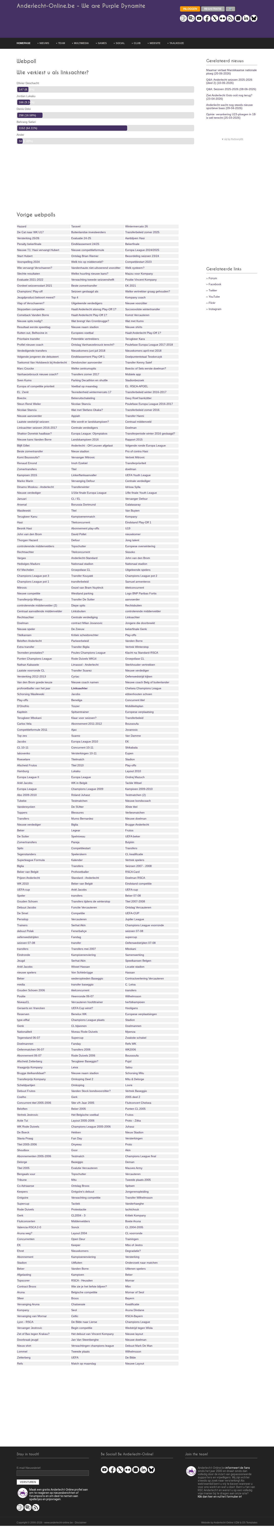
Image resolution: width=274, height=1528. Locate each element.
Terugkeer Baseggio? (84, 1061)
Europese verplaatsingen (141, 1014)
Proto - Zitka (133, 1120)
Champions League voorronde (144, 925)
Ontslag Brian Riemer (84, 256)
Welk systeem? (134, 267)
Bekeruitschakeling (83, 398)
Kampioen (77, 1274)
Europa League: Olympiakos (89, 433)
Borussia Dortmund (83, 504)
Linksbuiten (78, 611)
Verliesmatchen (135, 812)
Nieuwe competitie (28, 593)
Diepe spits (78, 605)
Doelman (131, 427)
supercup (131, 937)
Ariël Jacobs (24, 783)
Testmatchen (79, 800)
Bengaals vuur (26, 1174)
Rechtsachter (25, 552)
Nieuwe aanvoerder (29, 415)
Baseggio (77, 1162)
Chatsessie (78, 1304)
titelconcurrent (80, 990)
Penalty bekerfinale (29, 244)
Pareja (75, 842)
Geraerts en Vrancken (31, 1008)
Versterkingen (134, 1138)
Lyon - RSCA (25, 1321)
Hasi (20, 522)
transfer (76, 942)
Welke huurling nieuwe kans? (89, 273)
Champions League (137, 1321)
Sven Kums (24, 380)
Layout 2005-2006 (82, 1120)
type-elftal (23, 1019)
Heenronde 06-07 (82, 996)
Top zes (22, 735)
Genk (20, 1025)
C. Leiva (130, 984)
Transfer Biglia (80, 646)
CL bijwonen (79, 1025)
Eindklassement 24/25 (85, 244)
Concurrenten (26, 1239)
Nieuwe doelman (135, 818)
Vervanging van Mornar (32, 1316)
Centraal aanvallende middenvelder (39, 611)
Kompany (131, 516)
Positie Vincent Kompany (141, 279)
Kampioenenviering (83, 954)
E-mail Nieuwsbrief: (29, 1467)
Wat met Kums (134, 321)
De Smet (22, 913)
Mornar (129, 1280)
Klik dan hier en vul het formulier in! (220, 1496)
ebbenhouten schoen (138, 694)
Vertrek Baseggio (136, 1091)
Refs (20, 1363)
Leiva (74, 1067)
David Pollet (78, 534)
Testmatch (77, 1156)
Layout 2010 (133, 771)
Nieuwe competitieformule (87, 250)
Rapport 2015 (134, 439)
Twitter (213, 290)
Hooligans (131, 1008)
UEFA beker (132, 836)
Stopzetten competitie (31, 309)
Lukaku (75, 771)
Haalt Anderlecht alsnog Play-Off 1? (93, 309)
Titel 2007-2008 (135, 901)
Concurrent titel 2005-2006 (34, 1102)
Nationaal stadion (82, 563)
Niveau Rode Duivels (84, 1031)
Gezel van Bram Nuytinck (87, 587)
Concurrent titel (135, 700)
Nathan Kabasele (28, 664)
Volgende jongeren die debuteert (38, 356)
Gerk (74, 1097)
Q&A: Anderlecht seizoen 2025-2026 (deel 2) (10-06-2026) (229, 81)
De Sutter (23, 836)
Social (120, 43)
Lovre (128, 1085)
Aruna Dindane (134, 1310)
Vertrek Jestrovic (27, 1114)
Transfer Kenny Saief (138, 362)
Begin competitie (81, 1327)
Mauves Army (133, 1168)
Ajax (74, 729)
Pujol (128, 1061)
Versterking (132, 1256)
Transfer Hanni (134, 415)
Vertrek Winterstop (137, 646)
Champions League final (140, 1156)
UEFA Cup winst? (82, 1008)
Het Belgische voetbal (85, 1114)
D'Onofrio (23, 706)
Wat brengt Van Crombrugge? (90, 321)
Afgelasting (24, 1274)
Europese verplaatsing (139, 711)
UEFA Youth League (138, 475)
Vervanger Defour (136, 498)
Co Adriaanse (25, 1185)
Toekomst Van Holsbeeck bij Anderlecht (42, 362)
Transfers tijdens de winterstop (90, 901)
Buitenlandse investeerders (88, 232)
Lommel (22, 1351)
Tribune (22, 1179)
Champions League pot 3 (33, 575)
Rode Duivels (25, 1209)
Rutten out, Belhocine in (32, 332)
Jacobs (75, 694)
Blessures (77, 812)
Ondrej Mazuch (135, 777)
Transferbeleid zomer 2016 (142, 409)
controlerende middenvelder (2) (37, 605)
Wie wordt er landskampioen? (90, 421)
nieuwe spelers (26, 972)
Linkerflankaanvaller (84, 475)
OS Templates (249, 1522)
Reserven (23, 1014)
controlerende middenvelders (35, 546)
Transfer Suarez (81, 670)
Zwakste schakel (135, 1037)
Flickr (212, 302)
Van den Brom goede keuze (34, 682)
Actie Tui (22, 1120)
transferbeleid (80, 581)
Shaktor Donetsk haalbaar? (34, 433)
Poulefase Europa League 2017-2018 (149, 344)
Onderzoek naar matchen (141, 1262)
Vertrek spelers (134, 860)
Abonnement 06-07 (29, 1055)
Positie (21, 996)
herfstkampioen (135, 1002)
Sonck (75, 1227)
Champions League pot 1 (33, 581)
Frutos (129, 830)
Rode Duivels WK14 (83, 658)
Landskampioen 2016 (85, 439)
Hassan (130, 972)
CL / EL (75, 498)
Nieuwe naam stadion (85, 327)
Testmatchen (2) (135, 795)
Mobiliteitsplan (134, 706)
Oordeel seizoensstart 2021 (34, 285)
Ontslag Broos (80, 1185)
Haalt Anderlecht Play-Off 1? (89, 315)
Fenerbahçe (79, 931)
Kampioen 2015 (27, 475)
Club (137, 43)
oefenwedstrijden (28, 937)
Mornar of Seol (134, 1292)
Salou (128, 1067)
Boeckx (21, 398)
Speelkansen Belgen (138, 960)
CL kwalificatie (134, 854)
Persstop (22, 919)
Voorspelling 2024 (28, 261)
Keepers (22, 1191)
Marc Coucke (25, 368)
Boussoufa (132, 723)
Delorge (22, 1162)
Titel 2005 (23, 1168)
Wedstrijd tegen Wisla (139, 1327)
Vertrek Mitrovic (135, 457)
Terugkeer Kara (135, 338)
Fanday (76, 1043)
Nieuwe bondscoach (138, 800)
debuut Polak (25, 931)
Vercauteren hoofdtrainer (87, 1002)
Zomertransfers (27, 469)
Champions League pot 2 (141, 575)
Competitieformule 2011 (32, 729)
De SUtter (77, 806)
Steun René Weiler (29, 403)
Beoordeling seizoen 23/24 (142, 256)
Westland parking (82, 593)
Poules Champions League (88, 652)
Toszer (75, 706)
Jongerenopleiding (137, 1191)
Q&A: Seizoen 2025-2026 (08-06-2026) (231, 89)
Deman (129, 1162)
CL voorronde (133, 1233)
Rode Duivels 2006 (83, 1055)
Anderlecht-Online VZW (226, 1522)
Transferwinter (80, 487)
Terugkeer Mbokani (29, 717)
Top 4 (74, 297)
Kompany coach (135, 297)
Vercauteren (79, 919)
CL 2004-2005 (134, 1227)
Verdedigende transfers (32, 350)
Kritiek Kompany (135, 1215)
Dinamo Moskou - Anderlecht (35, 487)
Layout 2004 (79, 1233)
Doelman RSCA (135, 877)
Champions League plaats (88, 1019)
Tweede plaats (80, 1351)
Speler (21, 895)
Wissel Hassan (80, 966)
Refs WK (130, 1043)
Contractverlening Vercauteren (144, 978)
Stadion (130, 759)
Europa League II (28, 777)
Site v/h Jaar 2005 (82, 1102)
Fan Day (76, 1138)
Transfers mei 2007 (83, 948)
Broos (75, 1298)
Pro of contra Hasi (136, 451)
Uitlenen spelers (135, 1268)
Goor (74, 1150)
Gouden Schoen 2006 (31, 990)
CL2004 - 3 (78, 1215)
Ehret (20, 1250)
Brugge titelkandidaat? (31, 1073)
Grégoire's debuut (82, 1191)
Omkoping (77, 1085)
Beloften (22, 1108)
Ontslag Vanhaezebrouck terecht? (92, 344)
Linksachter (132, 617)
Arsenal (22, 504)
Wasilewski (24, 510)
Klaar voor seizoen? (83, 717)
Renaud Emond (27, 463)
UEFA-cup (23, 889)
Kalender (77, 860)
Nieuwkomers (79, 1250)
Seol (74, 1310)
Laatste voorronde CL (31, 670)
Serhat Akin (78, 925)
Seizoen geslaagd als (84, 291)
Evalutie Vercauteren (84, 1168)
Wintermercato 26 (136, 226)
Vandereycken (26, 806)
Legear (75, 830)
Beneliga (76, 700)
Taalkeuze (176, 43)
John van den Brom (29, 534)
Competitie (78, 913)
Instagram (215, 309)
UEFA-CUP (132, 913)
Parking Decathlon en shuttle (89, 380)
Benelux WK (79, 1014)
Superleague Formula (31, 860)
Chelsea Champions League (143, 688)
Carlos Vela (24, 723)
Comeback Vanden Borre (33, 315)
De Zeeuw (77, 629)
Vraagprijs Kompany (30, 1067)
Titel (73, 469)
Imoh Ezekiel (79, 463)
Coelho (21, 1097)
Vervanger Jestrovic (29, 1327)
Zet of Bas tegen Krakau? (33, 1333)
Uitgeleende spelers (137, 569)
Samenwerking (134, 954)
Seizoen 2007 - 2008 (138, 866)
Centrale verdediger (137, 481)
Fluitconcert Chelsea (138, 1102)
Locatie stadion (134, 966)
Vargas (21, 558)
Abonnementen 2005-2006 (34, 1156)
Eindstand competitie (138, 883)
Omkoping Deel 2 (82, 1079)
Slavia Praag (25, 1138)
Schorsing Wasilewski (30, 694)
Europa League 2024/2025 (142, 250)
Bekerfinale (132, 244)
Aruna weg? (24, 1233)
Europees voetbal (82, 332)
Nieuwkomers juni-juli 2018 (88, 350)
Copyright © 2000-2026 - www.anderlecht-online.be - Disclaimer (51, 1522)
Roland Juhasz (80, 795)
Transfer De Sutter (83, 599)
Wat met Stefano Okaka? (87, 409)
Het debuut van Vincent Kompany (92, 1333)
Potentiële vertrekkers (85, 338)
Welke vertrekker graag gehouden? (147, 291)
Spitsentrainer (80, 711)
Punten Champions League (34, 658)
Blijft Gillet (23, 445)
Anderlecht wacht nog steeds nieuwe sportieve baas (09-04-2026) (229, 106)
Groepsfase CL (80, 569)
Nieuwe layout (134, 1333)
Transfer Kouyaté (82, 575)
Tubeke (21, 800)
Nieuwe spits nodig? (30, 321)
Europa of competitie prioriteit (35, 386)
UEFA (74, 1357)
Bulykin (129, 842)
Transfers (23, 818)
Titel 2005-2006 (27, 1144)
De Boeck (23, 1132)
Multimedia (81, 43)
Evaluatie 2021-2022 (30, 279)
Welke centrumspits (83, 368)
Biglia (74, 824)
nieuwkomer (133, 534)
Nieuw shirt (24, 1345)
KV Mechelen (25, 569)
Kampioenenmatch (83, 516)
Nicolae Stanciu (81, 403)
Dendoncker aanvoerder (86, 362)
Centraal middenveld (138, 421)
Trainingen (132, 1239)
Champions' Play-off (30, 291)
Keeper (75, 1245)
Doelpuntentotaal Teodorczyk (143, 356)
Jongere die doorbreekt (140, 623)
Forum (213, 278)
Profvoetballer (80, 871)
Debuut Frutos (26, 1091)
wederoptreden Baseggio (87, 978)
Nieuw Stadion (134, 1132)
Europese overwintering (140, 546)
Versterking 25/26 (28, 238)
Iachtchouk (132, 1209)
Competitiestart (80, 848)
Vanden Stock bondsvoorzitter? (91, 1091)
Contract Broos (26, 1286)
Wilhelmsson (133, 996)
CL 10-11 (22, 747)
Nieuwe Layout (134, 1363)
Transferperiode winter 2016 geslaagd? (150, 433)
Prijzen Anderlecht (28, 877)
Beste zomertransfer (84, 285)
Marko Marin (25, 481)
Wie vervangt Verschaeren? (34, 267)
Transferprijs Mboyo (29, 599)
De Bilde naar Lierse (84, 1321)
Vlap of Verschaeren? (30, 303)
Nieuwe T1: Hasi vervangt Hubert (38, 250)
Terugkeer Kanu (27, 516)
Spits (20, 848)
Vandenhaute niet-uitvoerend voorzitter (96, 267)
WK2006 (130, 1049)
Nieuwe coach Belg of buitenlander (147, 682)
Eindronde (23, 954)
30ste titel (131, 806)
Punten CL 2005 (135, 1108)
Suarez (75, 735)
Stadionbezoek (134, 380)
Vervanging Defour (83, 481)
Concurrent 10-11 (82, 747)
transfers (76, 895)
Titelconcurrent (80, 522)
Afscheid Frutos (27, 765)
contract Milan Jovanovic (86, 623)
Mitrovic (22, 587)
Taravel (75, 226)
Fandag (76, 937)
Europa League (81, 777)
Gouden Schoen (27, 901)
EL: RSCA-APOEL (136, 386)
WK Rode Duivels (28, 1126)
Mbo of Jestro (134, 1245)
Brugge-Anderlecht (137, 824)
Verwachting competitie (85, 1197)
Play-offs (130, 635)
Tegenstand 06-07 (28, 1037)
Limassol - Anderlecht (84, 664)
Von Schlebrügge (82, 972)
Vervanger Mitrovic (83, 457)
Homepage (23, 43)
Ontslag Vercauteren (138, 907)
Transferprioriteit (135, 463)
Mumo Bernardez (82, 818)
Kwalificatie (132, 1304)
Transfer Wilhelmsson (139, 1197)
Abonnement (25, 1256)
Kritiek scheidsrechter (84, 635)
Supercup (77, 1037)
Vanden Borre (134, 640)
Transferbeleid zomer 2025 (142, 232)
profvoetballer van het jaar (33, 688)
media (21, 984)
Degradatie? (133, 1250)
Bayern (129, 1298)
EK (127, 741)
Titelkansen (24, 635)
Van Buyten (132, 510)
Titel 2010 (77, 765)
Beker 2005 (78, 1108)
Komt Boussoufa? (28, 457)
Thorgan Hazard (27, 540)
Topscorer (23, 1280)
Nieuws (44, 43)
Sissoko (130, 552)
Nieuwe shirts (133, 327)
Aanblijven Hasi (135, 238)
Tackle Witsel (133, 783)
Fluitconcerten (26, 1221)
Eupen (129, 753)
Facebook (215, 284)
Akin (128, 1150)
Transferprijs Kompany (31, 1079)
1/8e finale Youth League (141, 492)
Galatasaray (133, 504)
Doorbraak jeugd (27, 1339)
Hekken (76, 1132)
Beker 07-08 (133, 895)
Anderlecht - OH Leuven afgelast (92, 445)
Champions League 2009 (87, 789)
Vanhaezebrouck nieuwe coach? (37, 374)
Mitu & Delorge (134, 1079)
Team (61, 43)
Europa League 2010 (84, 741)
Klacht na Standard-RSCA (141, 652)
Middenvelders (80, 1221)
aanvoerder (132, 599)
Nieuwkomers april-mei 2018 (143, 350)
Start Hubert (24, 256)
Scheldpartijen (26, 1085)
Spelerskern (78, 854)
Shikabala (131, 747)
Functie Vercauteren (84, 907)
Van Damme (133, 735)
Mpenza (130, 1031)
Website (155, 43)
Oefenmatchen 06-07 (30, 1049)
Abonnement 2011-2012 (86, 723)
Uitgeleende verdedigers (86, 303)
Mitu (74, 1179)
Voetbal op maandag (84, 386)
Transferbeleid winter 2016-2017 (145, 392)
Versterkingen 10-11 (84, 753)
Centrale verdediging (84, 617)
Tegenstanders (26, 854)
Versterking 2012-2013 (31, 676)
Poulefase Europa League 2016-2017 (149, 403)
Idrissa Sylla (132, 487)
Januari (21, 498)
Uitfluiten (76, 1262)
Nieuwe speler (26, 629)
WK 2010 (23, 883)
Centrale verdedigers (84, 427)
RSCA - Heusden (82, 1280)
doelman (130, 469)
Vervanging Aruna (28, 1304)
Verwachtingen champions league (92, 1345)
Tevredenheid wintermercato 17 (91, 392)
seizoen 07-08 (134, 931)
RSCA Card (132, 871)
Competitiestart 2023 (138, 261)
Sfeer (20, 1298)
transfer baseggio (82, 984)
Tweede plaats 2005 (138, 1179)
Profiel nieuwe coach (30, 344)
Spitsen (130, 1185)
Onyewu (76, 1144)
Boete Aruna (133, 1221)
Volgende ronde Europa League (145, 445)
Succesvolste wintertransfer (142, 309)
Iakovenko (23, 753)
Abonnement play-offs (85, 528)
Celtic (74, 1316)
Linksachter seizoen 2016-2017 (37, 427)
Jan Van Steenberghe (85, 1339)
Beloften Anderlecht (29, 640)
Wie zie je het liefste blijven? (89, 1286)
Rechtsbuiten (133, 605)
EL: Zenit (22, 392)
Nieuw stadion (80, 451)
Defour (75, 540)
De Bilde (130, 1357)
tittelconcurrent (134, 587)
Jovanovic (131, 729)
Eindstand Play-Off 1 (138, 522)
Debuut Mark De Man (138, 1345)
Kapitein (22, 711)
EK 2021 (130, 285)
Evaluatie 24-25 (81, 238)
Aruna (21, 1292)
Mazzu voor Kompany (139, 273)
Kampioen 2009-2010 (139, 789)
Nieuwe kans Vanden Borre (34, 439)
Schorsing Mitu (134, 1073)
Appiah (75, 415)
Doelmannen (133, 1025)
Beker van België (28, 871)
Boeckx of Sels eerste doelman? (145, 368)
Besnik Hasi (24, 528)
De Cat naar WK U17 (30, 232)
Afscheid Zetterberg (29, 1061)
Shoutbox (23, 1150)
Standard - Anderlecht (85, 877)
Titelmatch (77, 759)
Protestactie (78, 1209)
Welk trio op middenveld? (87, 261)
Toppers (22, 812)
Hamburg (23, 771)
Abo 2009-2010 (27, 795)
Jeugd (21, 960)
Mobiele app (133, 374)
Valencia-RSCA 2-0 (29, 1227)
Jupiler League (134, 919)
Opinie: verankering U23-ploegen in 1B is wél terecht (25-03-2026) (231, 116)
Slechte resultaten (28, 273)
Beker (20, 830)
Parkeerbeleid (80, 640)
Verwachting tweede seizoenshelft (92, 279)
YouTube (214, 296)
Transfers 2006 (80, 1049)
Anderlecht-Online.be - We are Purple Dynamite (81, 6)
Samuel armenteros (137, 581)
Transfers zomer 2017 (85, 374)
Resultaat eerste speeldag (33, 327)
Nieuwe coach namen (85, 682)
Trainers (22, 925)
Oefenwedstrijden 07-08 (140, 942)
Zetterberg (23, 1357)
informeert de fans (237, 1467)
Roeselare (23, 759)
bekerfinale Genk (136, 629)
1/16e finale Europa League (89, 492)
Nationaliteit (24, 1031)
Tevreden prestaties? (30, 652)
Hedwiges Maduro (28, 563)
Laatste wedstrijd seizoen (33, 421)
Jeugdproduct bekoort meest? (36, 297)
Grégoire (22, 1197)
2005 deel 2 (132, 1097)
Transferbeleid (134, 717)
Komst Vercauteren (137, 315)
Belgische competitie (84, 1292)
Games (102, 43)
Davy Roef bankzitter (138, 398)
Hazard (21, 226)
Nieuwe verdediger (29, 492)
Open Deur (78, 1239)
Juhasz (129, 1126)
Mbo (128, 1286)
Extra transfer (25, 646)
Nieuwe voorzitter (136, 303)
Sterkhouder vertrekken (140, 664)
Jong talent (132, 540)
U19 (127, 528)
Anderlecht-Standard (84, 558)
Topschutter (78, 546)
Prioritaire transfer (28, 338)
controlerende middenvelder (143, 611)
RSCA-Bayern (134, 1316)
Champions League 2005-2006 (91, 1126)
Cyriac (75, 676)
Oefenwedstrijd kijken (138, 676)
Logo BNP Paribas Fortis (140, 593)
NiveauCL (23, 1002)
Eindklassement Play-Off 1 (88, 356)
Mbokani (130, 948)
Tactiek (75, 1203)
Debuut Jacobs (26, 907)
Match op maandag (83, 1363)
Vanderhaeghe (134, 1203)
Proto (128, 1144)
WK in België (79, 783)
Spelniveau (78, 836)
